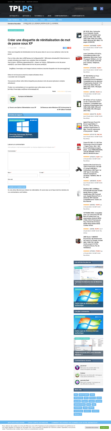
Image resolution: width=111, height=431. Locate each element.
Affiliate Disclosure (16, 422)
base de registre (32, 20)
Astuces (26, 16)
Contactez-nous (19, 1)
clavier (42, 20)
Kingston (84, 401)
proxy (88, 404)
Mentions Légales (32, 1)
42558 (92, 229)
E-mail (42, 172)
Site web (10, 179)
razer (93, 404)
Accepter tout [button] (104, 427)
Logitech (91, 401)
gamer (99, 398)
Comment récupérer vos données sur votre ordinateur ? (75, 422)
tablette (91, 407)
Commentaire (12, 151)
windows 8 (95, 411)
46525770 (93, 114)
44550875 (93, 180)
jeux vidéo (77, 401)
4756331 (92, 157)
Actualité (14, 16)
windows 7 (87, 411)
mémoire (98, 401)
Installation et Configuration (82, 338)
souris (85, 407)
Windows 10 (78, 414)
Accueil (10, 1)
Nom (10, 172)
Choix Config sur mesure (38, 422)
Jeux (49, 16)
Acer (23, 20)
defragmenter (51, 20)
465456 (92, 204)
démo (60, 20)
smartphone (78, 407)
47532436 (93, 68)
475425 (92, 251)
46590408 (93, 45)
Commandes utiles (80, 289)
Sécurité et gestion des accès (15, 30)
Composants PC (78, 16)
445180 (92, 92)
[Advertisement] (28, 35)
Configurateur (61, 16)
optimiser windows (80, 404)
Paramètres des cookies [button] (92, 427)
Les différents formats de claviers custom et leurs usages (41, 24)
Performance (78, 267)
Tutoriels (38, 16)
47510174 (93, 134)
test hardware (78, 411)
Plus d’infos (86, 49)
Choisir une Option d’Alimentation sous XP (22, 107)
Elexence (92, 398)
